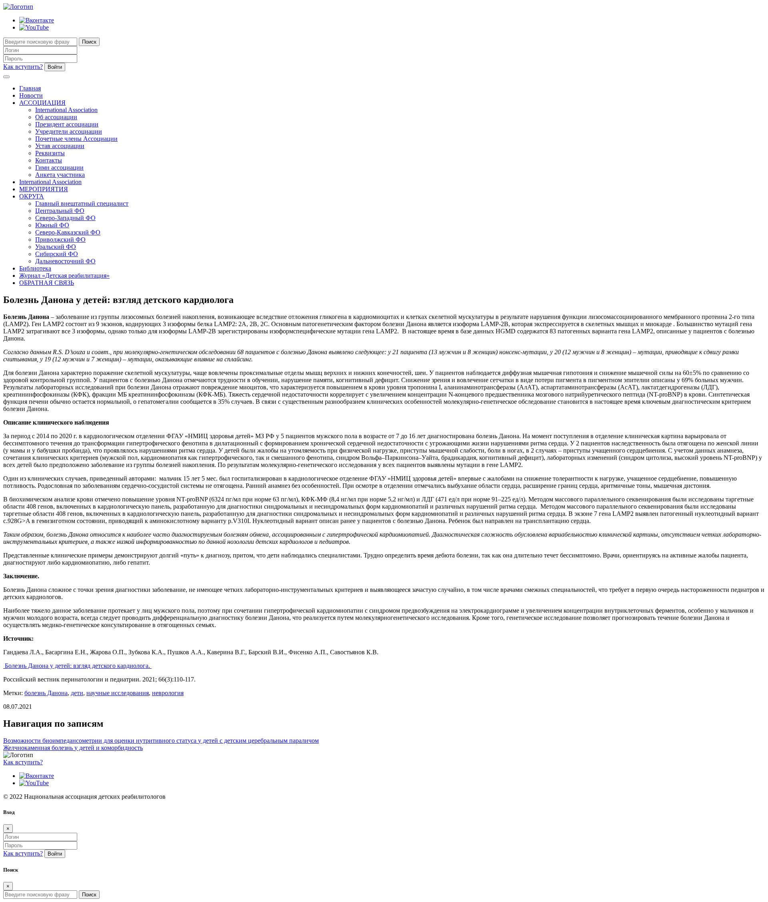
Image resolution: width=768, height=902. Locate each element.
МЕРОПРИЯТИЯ (43, 189)
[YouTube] (34, 27)
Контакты (48, 160)
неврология (168, 693)
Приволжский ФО (60, 239)
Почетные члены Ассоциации (76, 138)
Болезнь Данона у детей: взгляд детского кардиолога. (77, 665)
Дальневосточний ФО (65, 261)
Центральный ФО (59, 210)
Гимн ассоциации (59, 167)
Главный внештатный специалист (81, 203)
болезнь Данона (46, 693)
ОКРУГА (31, 196)
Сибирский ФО (56, 254)
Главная (30, 88)
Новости (31, 95)
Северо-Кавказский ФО (67, 232)
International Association (66, 109)
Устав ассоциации (59, 145)
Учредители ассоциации (68, 131)
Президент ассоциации (66, 124)
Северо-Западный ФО (65, 217)
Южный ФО (52, 225)
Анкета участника (60, 174)
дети (77, 693)
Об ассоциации (56, 117)
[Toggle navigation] (6, 77)
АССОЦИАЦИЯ (42, 102)
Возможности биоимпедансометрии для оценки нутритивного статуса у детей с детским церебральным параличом (161, 740)
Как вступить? (23, 66)
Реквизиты (50, 153)
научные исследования (117, 693)
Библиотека (35, 268)
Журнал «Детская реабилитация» (64, 275)
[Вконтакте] (36, 20)
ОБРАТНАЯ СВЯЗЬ (46, 282)
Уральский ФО (55, 246)
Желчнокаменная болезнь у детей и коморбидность (73, 747)
